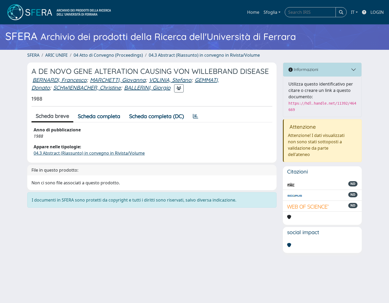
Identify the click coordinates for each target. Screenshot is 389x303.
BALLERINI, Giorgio (147, 87)
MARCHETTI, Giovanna (118, 80)
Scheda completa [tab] (99, 116)
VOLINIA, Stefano (170, 80)
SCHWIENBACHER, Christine (87, 87)
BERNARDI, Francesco (60, 80)
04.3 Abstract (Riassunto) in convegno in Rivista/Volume (204, 55)
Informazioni (305, 69)
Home (253, 12)
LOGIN (377, 12)
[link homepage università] (59, 12)
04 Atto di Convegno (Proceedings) (108, 55)
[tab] (195, 116)
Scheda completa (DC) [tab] (156, 116)
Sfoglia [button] (270, 12)
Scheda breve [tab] (52, 116)
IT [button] (353, 12)
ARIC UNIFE (56, 55)
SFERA (33, 55)
